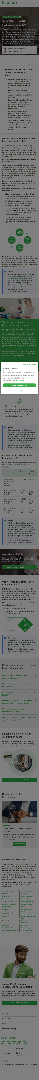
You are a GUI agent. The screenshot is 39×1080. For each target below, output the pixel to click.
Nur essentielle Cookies (29, 364)
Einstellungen (19, 390)
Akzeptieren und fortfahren (19, 385)
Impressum (21, 380)
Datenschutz (15, 380)
